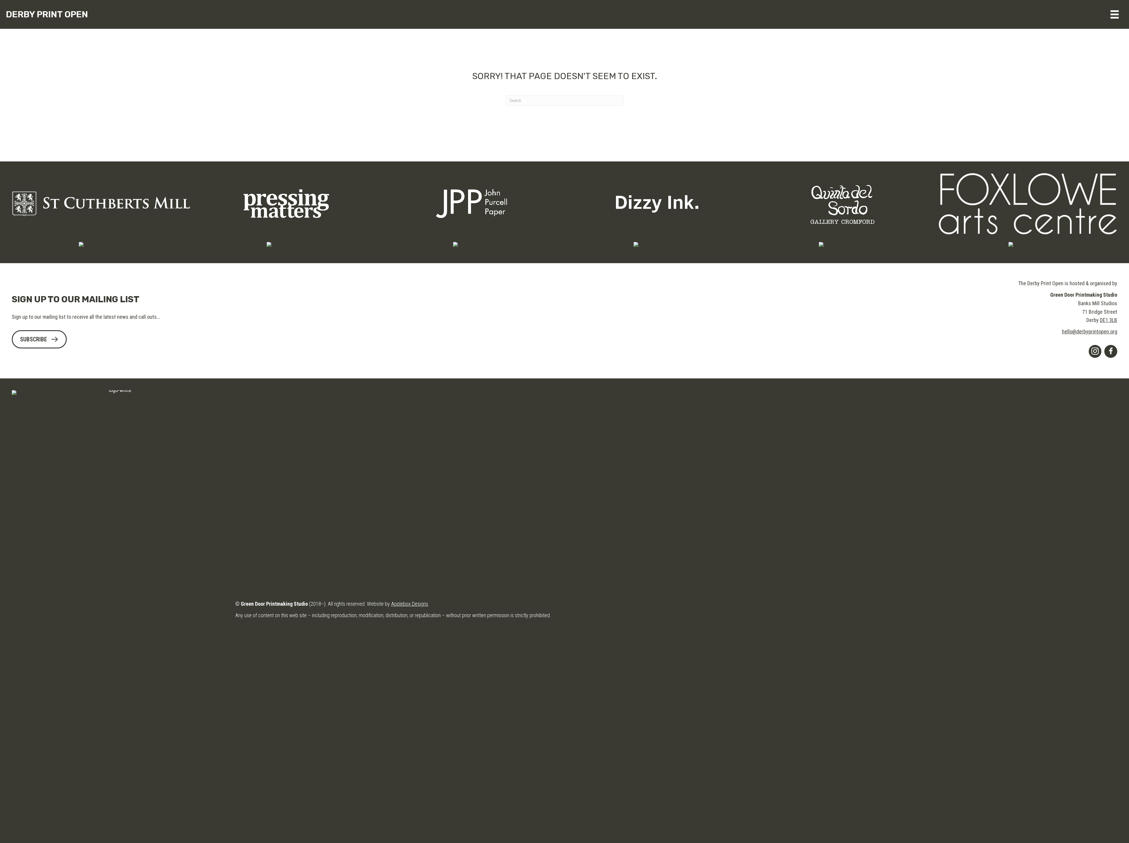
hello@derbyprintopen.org (1089, 331)
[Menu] (1114, 14)
